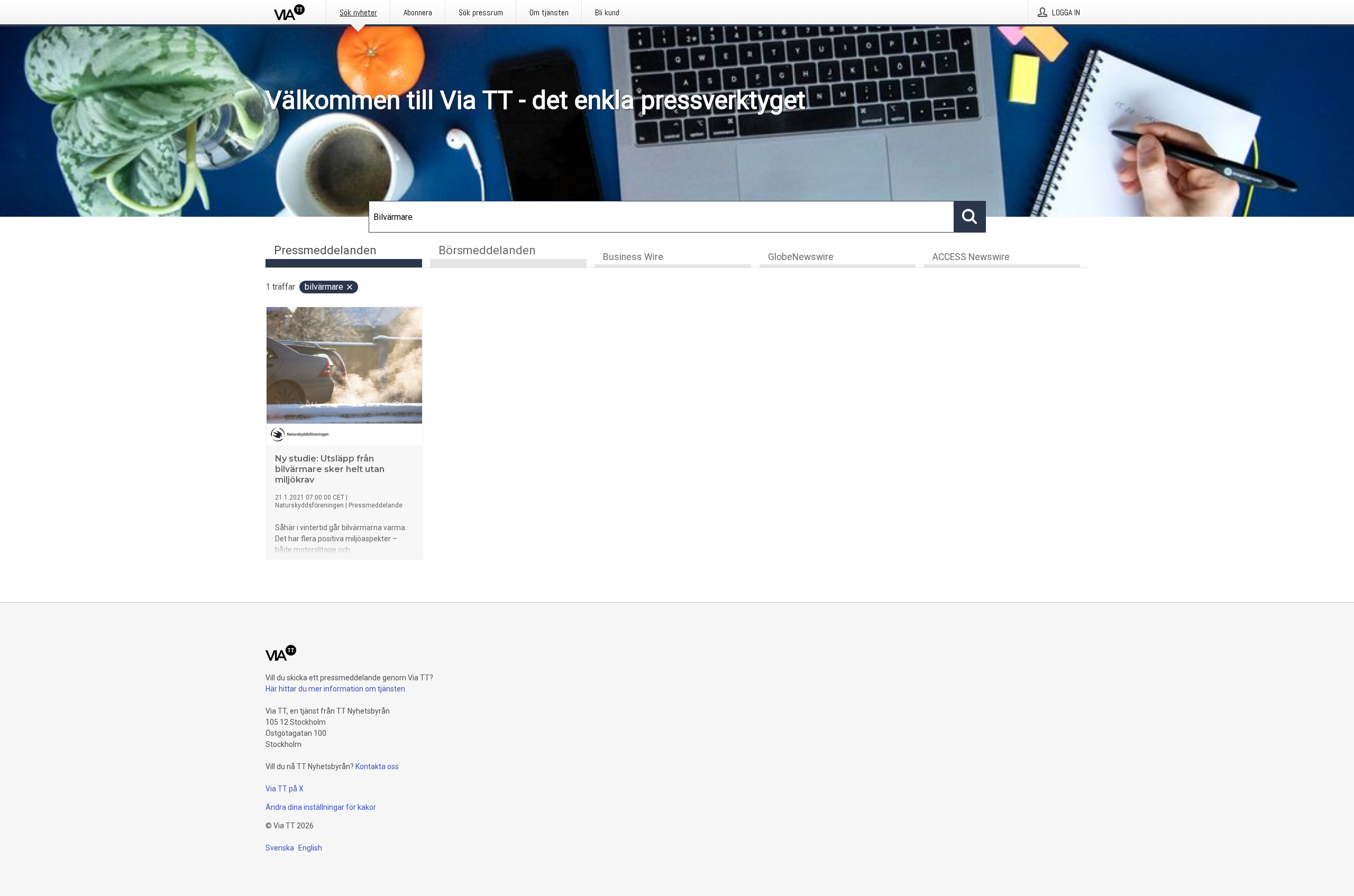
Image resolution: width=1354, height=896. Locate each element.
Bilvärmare (324, 287)
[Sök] (970, 217)
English (310, 848)
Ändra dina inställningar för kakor (321, 807)
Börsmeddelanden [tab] (487, 250)
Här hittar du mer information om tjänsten (335, 689)
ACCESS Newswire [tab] (971, 257)
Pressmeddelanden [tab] (325, 250)
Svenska (280, 848)
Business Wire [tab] (633, 257)
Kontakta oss (377, 766)
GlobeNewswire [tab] (801, 257)
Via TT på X (285, 788)
